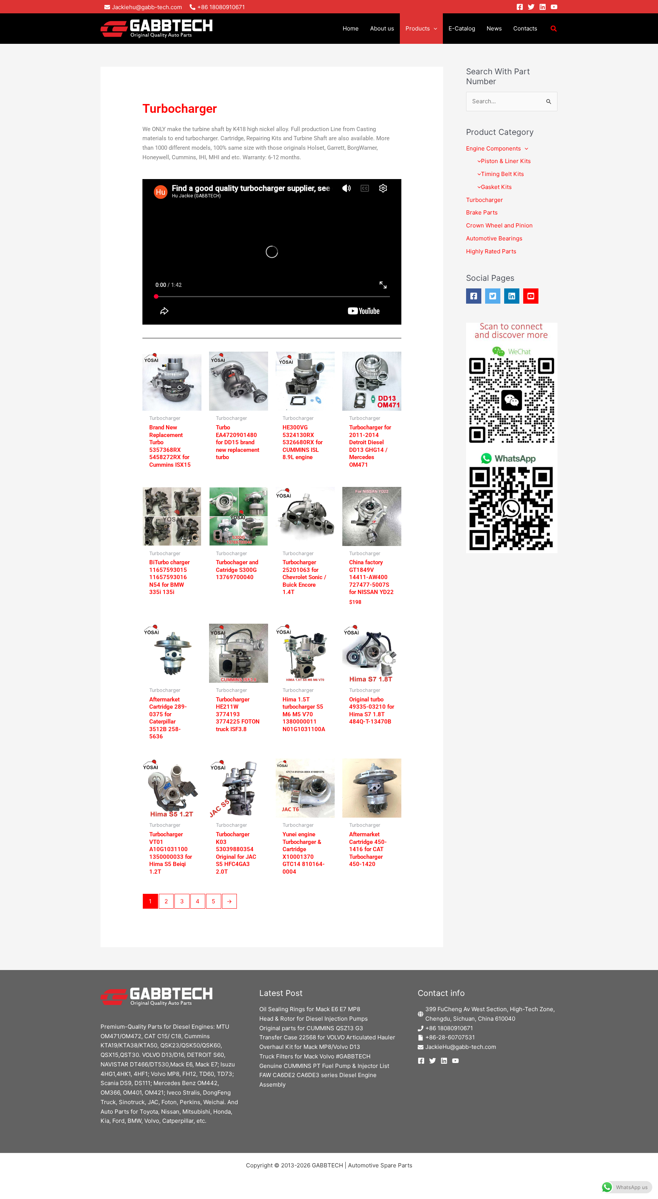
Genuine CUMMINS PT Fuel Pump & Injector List (324, 1065)
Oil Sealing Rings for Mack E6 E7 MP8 (309, 1009)
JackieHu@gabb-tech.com (460, 1046)
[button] (433, 28)
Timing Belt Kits (502, 174)
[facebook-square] (475, 296)
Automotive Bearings (494, 238)
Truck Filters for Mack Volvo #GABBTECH (315, 1056)
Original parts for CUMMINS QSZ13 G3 (311, 1028)
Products (418, 28)
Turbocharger (484, 199)
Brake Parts (482, 212)
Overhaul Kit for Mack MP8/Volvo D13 (309, 1046)
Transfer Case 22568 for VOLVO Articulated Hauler (327, 1037)
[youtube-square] (532, 296)
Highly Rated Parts (491, 251)
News (494, 28)
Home (351, 28)
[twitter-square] (494, 296)
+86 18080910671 (449, 1028)
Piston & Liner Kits (506, 161)
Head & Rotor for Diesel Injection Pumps (313, 1018)
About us (382, 28)
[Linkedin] (542, 6)
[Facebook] (519, 6)
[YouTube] (554, 6)
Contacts (525, 28)
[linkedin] (513, 296)
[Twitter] (531, 6)
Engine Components (493, 148)
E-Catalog (462, 28)
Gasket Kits (496, 186)
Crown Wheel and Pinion (499, 225)
